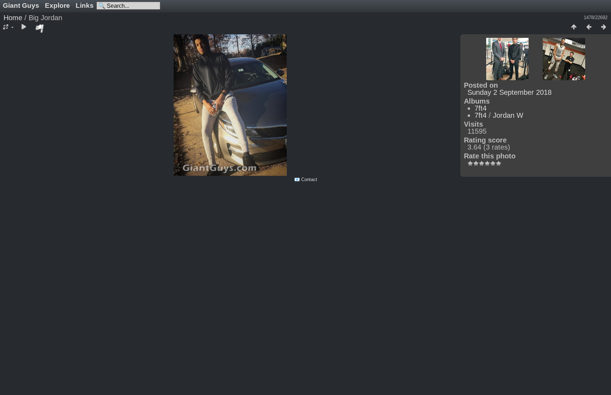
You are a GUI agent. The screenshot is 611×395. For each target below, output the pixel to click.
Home (13, 18)
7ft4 (481, 108)
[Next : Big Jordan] (603, 27)
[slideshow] (23, 27)
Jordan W (508, 115)
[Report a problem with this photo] (40, 28)
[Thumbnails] (573, 27)
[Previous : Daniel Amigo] (588, 27)
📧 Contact (305, 179)
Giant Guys (21, 5)
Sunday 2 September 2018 (509, 92)
